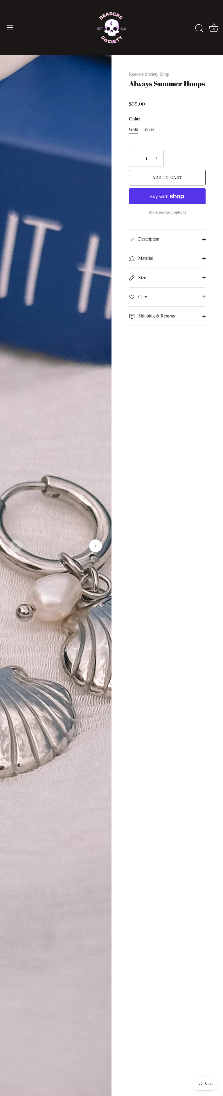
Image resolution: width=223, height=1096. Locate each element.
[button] (16, 545)
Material (145, 258)
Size (141, 277)
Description (148, 238)
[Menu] (10, 27)
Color (134, 118)
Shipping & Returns (156, 315)
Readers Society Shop (149, 74)
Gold (133, 129)
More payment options (167, 212)
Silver (148, 129)
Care (142, 296)
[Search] (199, 28)
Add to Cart (167, 177)
